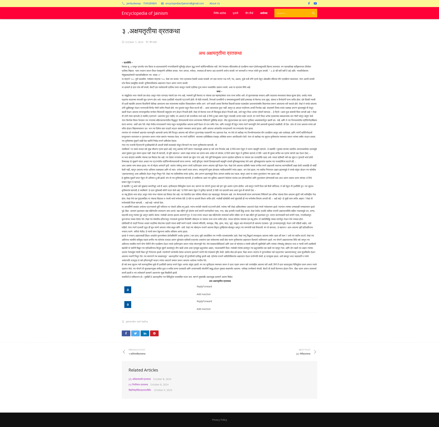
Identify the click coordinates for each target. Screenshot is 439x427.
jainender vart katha (137, 321)
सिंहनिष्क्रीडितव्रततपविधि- (140, 390)
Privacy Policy (219, 419)
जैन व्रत (153, 42)
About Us (215, 3)
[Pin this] (154, 333)
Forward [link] (207, 286)
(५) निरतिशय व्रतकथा (138, 384)
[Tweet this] (135, 333)
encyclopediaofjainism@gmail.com (184, 3)
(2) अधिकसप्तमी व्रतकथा (140, 379)
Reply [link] (200, 286)
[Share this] (126, 333)
